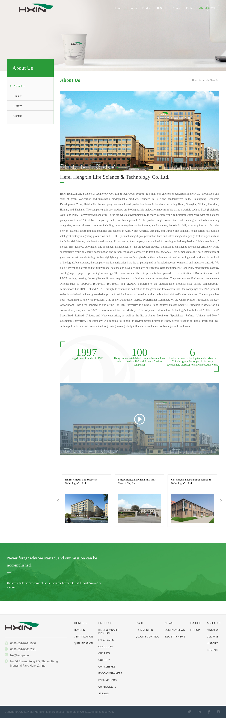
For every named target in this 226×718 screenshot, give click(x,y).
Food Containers (110, 673)
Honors (132, 8)
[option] (87, 500)
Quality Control (147, 636)
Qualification (83, 643)
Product (147, 8)
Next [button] (221, 500)
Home (117, 8)
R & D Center (144, 629)
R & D (161, 8)
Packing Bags (107, 680)
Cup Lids (104, 653)
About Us (205, 8)
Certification (83, 636)
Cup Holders (107, 686)
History (17, 105)
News (176, 8)
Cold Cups (105, 646)
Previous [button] (58, 500)
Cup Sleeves (106, 666)
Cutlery (104, 659)
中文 (213, 8)
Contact (17, 115)
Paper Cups (106, 639)
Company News (175, 629)
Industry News (175, 636)
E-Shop (195, 629)
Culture (17, 95)
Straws (103, 693)
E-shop (190, 8)
